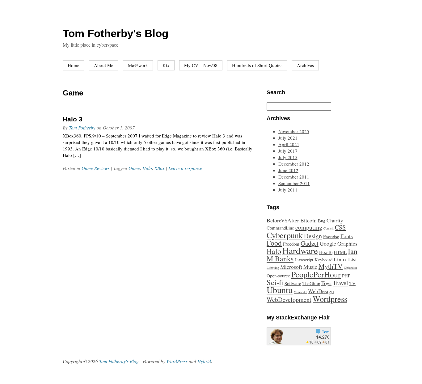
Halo (147, 168)
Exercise (331, 236)
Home (73, 65)
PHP (346, 275)
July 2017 (288, 151)
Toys (326, 283)
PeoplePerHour (316, 274)
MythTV (331, 266)
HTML (340, 252)
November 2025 (293, 131)
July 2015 (288, 157)
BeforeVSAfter (283, 220)
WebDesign (321, 291)
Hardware (300, 250)
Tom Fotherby (82, 127)
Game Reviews (96, 168)
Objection (350, 267)
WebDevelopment (289, 299)
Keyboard (323, 259)
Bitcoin (308, 220)
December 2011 (293, 177)
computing (308, 227)
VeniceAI (300, 292)
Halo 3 (72, 119)
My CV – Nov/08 (200, 65)
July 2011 (288, 190)
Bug (321, 220)
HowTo (325, 252)
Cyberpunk (285, 235)
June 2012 (288, 170)
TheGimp (311, 283)
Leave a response (185, 168)
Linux (340, 259)
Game (134, 168)
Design (313, 236)
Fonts (346, 236)
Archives (305, 65)
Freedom (291, 244)
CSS (340, 227)
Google (328, 243)
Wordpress (330, 298)
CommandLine (280, 228)
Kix (166, 65)
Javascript (304, 259)
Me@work (138, 65)
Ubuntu (280, 290)
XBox (159, 168)
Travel (340, 283)
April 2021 (288, 144)
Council (328, 228)
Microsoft (291, 266)
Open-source (278, 275)
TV (352, 283)
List (352, 259)
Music (310, 266)
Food (274, 243)
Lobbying (273, 267)
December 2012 (293, 164)
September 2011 (294, 183)
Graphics (347, 243)
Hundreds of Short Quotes (257, 65)
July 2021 (288, 138)
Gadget (310, 243)
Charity (335, 220)
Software (293, 283)
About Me (103, 65)
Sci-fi (275, 282)
